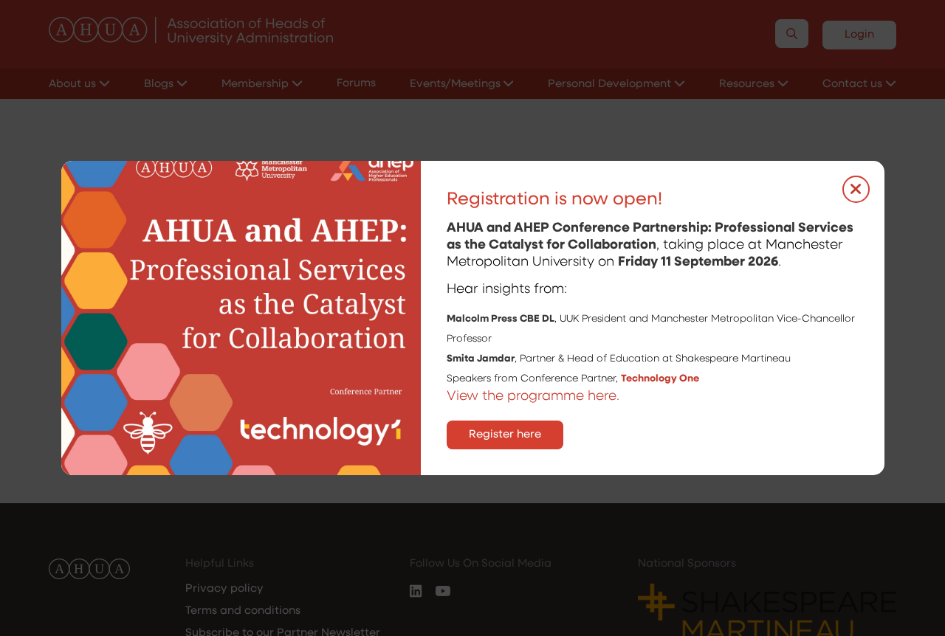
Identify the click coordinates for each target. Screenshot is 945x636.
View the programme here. (535, 397)
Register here (505, 434)
